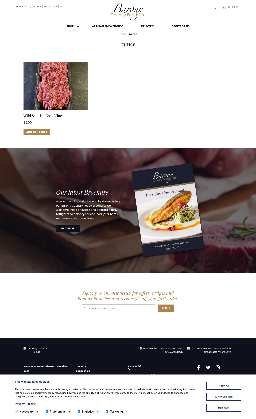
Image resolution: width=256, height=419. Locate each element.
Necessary (27, 411)
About (37, 6)
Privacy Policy (25, 403)
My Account (50, 6)
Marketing (116, 411)
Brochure (67, 228)
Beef (26, 371)
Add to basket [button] (36, 132)
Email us (132, 369)
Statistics (88, 411)
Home (19, 6)
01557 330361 (135, 366)
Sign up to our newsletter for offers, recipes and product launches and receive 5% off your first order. (128, 295)
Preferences (58, 411)
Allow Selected (224, 396)
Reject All (223, 407)
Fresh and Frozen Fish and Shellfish (46, 366)
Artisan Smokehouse (107, 26)
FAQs (63, 6)
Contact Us (181, 26)
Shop (70, 26)
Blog (28, 6)
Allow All (224, 385)
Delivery (147, 26)
